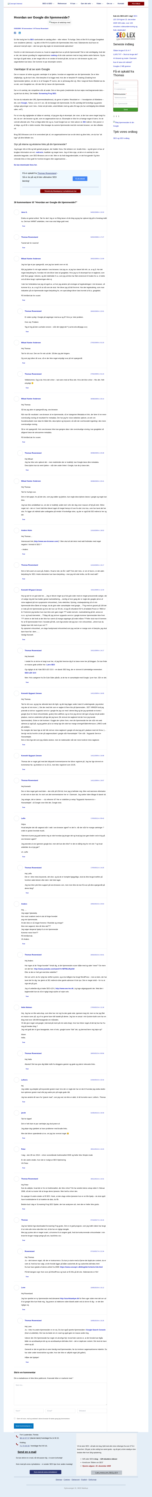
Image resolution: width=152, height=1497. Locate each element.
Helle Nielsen (26, 1007)
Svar (23, 226)
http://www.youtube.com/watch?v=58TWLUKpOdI (54, 969)
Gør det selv (86, 4)
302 (84, 122)
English (84, 1480)
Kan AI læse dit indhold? (122, 62)
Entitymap (92, 1480)
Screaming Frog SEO (47, 93)
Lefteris (24, 1080)
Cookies (67, 1480)
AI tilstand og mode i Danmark (125, 58)
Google (24, 103)
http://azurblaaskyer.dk (69, 1298)
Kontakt (121, 4)
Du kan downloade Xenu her (25, 165)
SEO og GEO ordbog (121, 138)
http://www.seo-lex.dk (64, 988)
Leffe (23, 818)
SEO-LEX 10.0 (30, 673)
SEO (32, 40)
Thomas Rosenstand (46, 173)
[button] (136, 3)
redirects (39, 152)
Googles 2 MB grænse (122, 66)
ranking (54, 55)
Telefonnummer (120, 94)
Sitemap (59, 1480)
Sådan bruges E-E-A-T (122, 50)
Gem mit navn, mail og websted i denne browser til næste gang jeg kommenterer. (43, 1418)
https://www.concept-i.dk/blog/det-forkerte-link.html (81, 1267)
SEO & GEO (47, 4)
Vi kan (72, 4)
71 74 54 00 (25, 1446)
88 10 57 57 (25, 1438)
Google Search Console (95, 1330)
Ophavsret (76, 1480)
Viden (98, 4)
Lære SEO (50, 665)
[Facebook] (15, 33)
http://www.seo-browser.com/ (46, 541)
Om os (109, 4)
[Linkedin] (20, 33)
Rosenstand (29, 1251)
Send (126, 110)
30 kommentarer (27, 28)
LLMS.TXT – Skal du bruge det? (125, 54)
